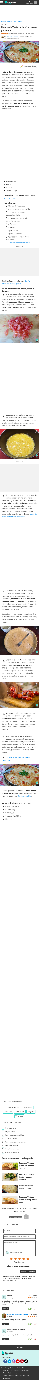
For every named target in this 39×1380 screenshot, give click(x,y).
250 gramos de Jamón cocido (19, 209)
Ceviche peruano (10, 1128)
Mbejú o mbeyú (10, 1131)
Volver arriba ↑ (20, 1347)
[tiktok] (26, 1361)
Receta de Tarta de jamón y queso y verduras (26, 1177)
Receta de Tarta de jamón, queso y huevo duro (28, 1200)
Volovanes (19, 1116)
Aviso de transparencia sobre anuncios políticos (16, 1375)
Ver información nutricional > (19, 242)
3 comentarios (30, 33)
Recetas (3, 21)
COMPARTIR (29, 4)
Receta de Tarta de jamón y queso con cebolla (26, 1166)
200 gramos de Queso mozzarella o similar (15, 214)
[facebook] (5, 1361)
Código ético (6, 1378)
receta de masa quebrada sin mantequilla (19, 515)
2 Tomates (12, 224)
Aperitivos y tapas (11, 21)
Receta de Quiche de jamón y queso (27, 1187)
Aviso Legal (6, 1370)
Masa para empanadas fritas (14, 1135)
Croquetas (30, 1111)
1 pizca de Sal (13, 230)
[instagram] (13, 1361)
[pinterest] (22, 1361)
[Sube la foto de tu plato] (26, 1217)
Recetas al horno (10, 198)
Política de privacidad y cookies (20, 1370)
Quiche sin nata (27, 1107)
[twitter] (9, 1361)
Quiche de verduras (12, 1107)
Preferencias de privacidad (10, 1373)
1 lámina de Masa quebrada (18, 206)
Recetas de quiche (24, 796)
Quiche (20, 21)
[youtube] (18, 1361)
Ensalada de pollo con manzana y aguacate (16, 759)
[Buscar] (36, 2)
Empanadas (8, 1111)
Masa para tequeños (11, 1145)
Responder (5, 1309)
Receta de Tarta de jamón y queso (17, 282)
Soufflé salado (20, 1111)
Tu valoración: (19, 1262)
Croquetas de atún (11, 1138)
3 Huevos (11, 227)
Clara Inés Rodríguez (12, 37)
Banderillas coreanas (12, 1149)
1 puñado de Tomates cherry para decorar (17, 238)
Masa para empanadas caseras (15, 1142)
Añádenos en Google (30, 66)
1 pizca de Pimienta (15, 233)
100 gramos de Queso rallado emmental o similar (18, 220)
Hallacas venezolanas (12, 1152)
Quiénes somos (26, 1368)
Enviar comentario (28, 1271)
